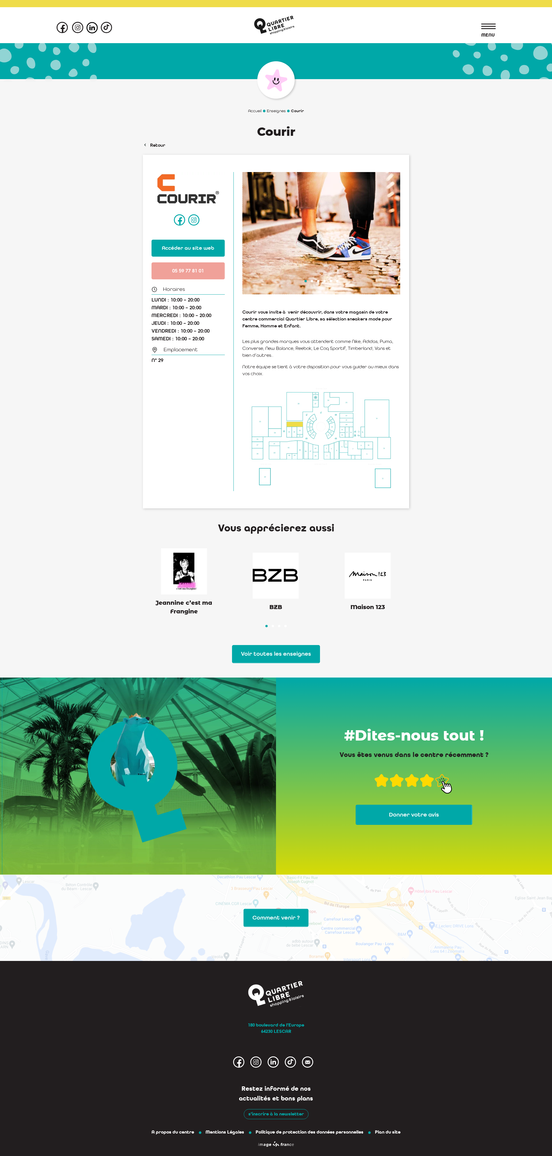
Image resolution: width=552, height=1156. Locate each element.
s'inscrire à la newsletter (276, 1114)
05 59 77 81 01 (188, 271)
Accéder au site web (188, 248)
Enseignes (276, 110)
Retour (157, 145)
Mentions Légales (225, 1132)
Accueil (255, 110)
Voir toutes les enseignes (276, 653)
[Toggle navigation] (485, 27)
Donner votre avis (414, 814)
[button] (305, 281)
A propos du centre (173, 1132)
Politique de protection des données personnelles (309, 1132)
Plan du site (387, 1132)
